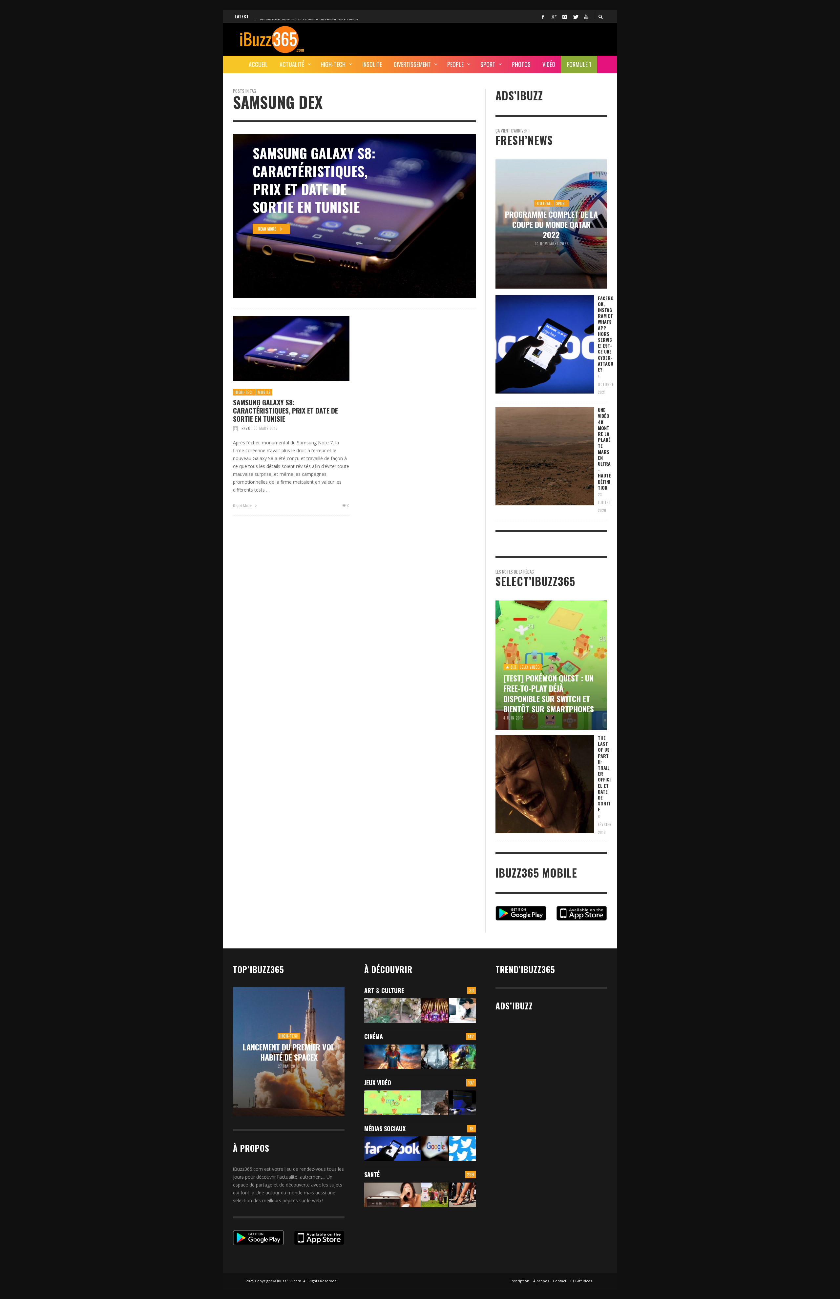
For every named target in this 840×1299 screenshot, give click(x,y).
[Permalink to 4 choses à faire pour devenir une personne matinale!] (392, 1195)
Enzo (246, 428)
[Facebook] (543, 16)
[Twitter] (575, 16)
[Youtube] (586, 16)
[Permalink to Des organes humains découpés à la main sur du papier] (462, 1010)
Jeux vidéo (377, 1082)
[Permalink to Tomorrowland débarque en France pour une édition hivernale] (434, 1010)
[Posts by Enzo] (235, 428)
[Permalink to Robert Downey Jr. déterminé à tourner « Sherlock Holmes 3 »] (434, 1057)
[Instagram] (564, 16)
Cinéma (373, 1036)
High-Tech (244, 392)
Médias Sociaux (385, 1128)
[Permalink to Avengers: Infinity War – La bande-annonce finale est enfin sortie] (462, 1057)
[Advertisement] (487, 38)
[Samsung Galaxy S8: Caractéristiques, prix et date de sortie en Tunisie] (280, 348)
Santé (372, 1174)
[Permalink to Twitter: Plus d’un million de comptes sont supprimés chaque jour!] (462, 1148)
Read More (243, 505)
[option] (354, 216)
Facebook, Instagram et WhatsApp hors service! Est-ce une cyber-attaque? (606, 333)
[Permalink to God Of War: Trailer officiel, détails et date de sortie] (434, 1102)
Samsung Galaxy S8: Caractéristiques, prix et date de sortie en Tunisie (285, 410)
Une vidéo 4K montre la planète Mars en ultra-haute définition (604, 448)
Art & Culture (384, 990)
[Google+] (553, 16)
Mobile (264, 392)
